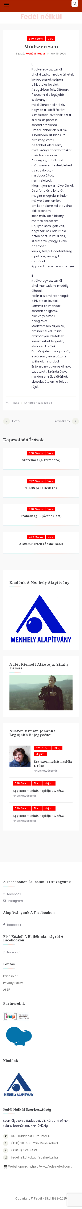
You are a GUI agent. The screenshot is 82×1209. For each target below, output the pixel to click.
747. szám (36, 481)
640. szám (36, 38)
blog (57, 748)
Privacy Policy (13, 983)
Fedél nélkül (41, 16)
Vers (50, 38)
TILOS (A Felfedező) (41, 488)
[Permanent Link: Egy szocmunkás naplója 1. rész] (19, 756)
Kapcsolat (10, 976)
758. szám (36, 453)
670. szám (42, 748)
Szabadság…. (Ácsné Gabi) (41, 516)
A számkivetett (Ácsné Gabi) (41, 544)
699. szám (22, 808)
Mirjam (40, 754)
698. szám (22, 783)
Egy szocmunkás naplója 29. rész (38, 791)
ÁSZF (6, 989)
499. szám (36, 537)
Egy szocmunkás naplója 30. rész (38, 816)
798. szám (36, 509)
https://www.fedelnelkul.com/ (51, 1166)
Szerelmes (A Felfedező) (41, 460)
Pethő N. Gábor (35, 53)
